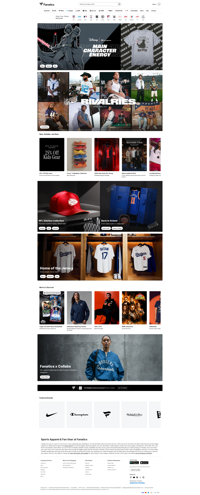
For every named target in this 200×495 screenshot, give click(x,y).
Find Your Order (44, 467)
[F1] (137, 16)
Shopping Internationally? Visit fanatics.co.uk (133, 487)
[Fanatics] (46, 4)
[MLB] (85, 16)
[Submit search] (119, 4)
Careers (87, 471)
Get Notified (44, 127)
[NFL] (73, 16)
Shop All (55, 228)
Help (42, 465)
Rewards (87, 467)
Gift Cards (43, 474)
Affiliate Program (89, 465)
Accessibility (74, 487)
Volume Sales (88, 474)
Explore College (117, 228)
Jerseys (42, 228)
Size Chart (43, 471)
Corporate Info (88, 469)
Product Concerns (149, 487)
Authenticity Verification (68, 467)
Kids (55, 66)
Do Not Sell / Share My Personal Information (59, 487)
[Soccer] (102, 16)
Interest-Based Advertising (93, 487)
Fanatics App (110, 463)
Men (42, 66)
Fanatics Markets (111, 465)
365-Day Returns (67, 465)
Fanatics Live (110, 467)
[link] (100, 46)
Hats (49, 228)
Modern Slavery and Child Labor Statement (111, 487)
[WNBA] (120, 16)
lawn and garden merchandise (79, 453)
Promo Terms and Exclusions (69, 463)
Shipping (43, 469)
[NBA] (91, 16)
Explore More (45, 377)
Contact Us (43, 463)
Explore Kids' (106, 228)
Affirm (42, 476)
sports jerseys (69, 446)
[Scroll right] (158, 157)
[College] (79, 16)
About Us (87, 463)
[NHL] (96, 16)
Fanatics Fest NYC (111, 469)
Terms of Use (82, 487)
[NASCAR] (131, 16)
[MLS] (108, 16)
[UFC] (125, 16)
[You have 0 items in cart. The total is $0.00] (159, 4)
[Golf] (143, 16)
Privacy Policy (44, 487)
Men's (43, 276)
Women (49, 66)
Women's (50, 276)
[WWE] (114, 16)
